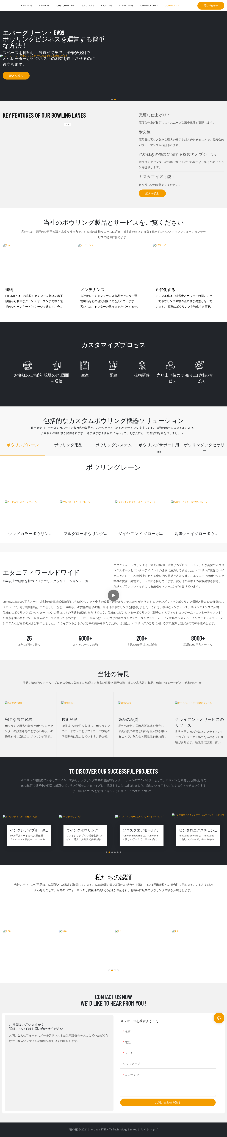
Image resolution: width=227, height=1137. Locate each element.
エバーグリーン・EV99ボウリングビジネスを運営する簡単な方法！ (54, 39)
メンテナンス (92, 289)
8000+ (198, 638)
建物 (9, 289)
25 (29, 638)
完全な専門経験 (18, 719)
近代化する (165, 289)
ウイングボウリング (82, 830)
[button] (112, 99)
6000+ (85, 638)
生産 (85, 375)
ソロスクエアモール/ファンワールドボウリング (141, 830)
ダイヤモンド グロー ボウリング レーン (141, 533)
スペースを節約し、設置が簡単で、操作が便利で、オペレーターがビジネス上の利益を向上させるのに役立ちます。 (49, 58)
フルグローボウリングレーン (85, 533)
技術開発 (69, 719)
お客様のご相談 (28, 375)
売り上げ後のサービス (171, 378)
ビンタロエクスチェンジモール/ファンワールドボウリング (197, 830)
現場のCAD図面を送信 (56, 378)
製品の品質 (128, 719)
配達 (113, 375)
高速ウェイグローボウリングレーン (196, 533)
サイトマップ (149, 1129)
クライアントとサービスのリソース (199, 722)
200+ (141, 638)
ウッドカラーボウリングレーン (30, 533)
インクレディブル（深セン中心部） (27, 830)
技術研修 (142, 375)
